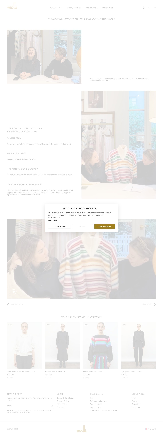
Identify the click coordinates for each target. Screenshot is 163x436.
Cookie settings (59, 226)
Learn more (52, 220)
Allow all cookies (105, 226)
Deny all (82, 226)
